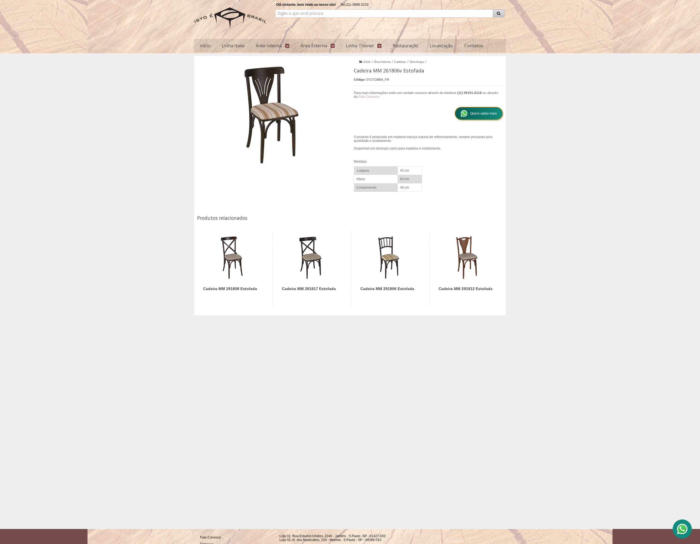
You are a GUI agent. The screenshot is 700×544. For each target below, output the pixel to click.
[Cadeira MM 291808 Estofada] (232, 268)
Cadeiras (400, 61)
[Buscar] (498, 13)
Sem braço (417, 61)
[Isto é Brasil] (230, 18)
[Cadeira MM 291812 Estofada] (467, 268)
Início (367, 61)
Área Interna (382, 61)
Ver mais (235, 284)
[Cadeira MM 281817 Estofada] (310, 268)
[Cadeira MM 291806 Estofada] (389, 268)
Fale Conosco (368, 97)
